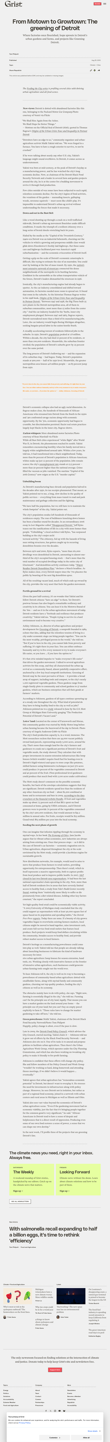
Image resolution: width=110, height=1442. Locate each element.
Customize (53, 1437)
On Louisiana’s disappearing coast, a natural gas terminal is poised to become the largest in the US (97, 1294)
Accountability (8, 1399)
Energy (5, 1390)
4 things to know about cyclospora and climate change (44, 1322)
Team (37, 1393)
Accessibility (72, 1405)
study (50, 709)
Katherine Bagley (95, 1336)
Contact (38, 1396)
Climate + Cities (95, 65)
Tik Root (38, 1313)
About (37, 1390)
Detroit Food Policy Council (53, 1031)
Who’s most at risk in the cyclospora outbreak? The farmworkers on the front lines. (16, 1309)
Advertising (71, 1399)
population (54, 334)
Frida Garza (11, 1317)
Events (69, 1393)
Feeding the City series (37, 88)
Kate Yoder (64, 1317)
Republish (70, 1402)
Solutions (6, 1396)
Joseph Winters (94, 1323)
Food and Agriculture (28, 1247)
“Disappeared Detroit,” (62, 525)
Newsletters (71, 1390)
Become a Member (74, 1396)
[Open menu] (105, 4)
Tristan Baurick (94, 1303)
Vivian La (38, 1301)
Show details (93, 1431)
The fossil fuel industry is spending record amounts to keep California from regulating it (97, 1315)
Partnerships (39, 1402)
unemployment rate (49, 464)
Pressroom (39, 1405)
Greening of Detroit (48, 629)
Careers (38, 1399)
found (26, 892)
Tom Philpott (13, 54)
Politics (6, 1393)
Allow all (86, 1437)
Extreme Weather (9, 1402)
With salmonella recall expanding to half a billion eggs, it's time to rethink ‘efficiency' (53, 1234)
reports (36, 918)
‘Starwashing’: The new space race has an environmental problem (69, 1309)
